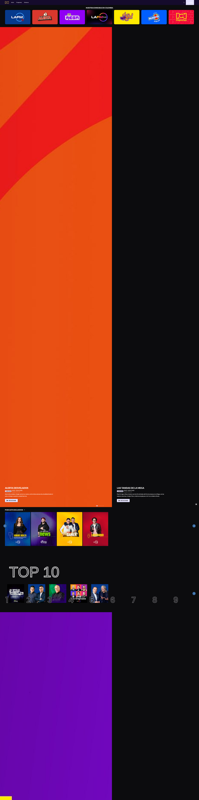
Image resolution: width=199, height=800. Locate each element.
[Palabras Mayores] (57, 593)
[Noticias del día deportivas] (120, 593)
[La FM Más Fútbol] (36, 593)
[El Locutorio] (95, 529)
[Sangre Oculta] (17, 529)
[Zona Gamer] (69, 529)
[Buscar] (184, 2)
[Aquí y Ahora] (183, 593)
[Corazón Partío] (173, 529)
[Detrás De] (121, 529)
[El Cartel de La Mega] (15, 593)
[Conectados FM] (147, 529)
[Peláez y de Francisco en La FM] (99, 593)
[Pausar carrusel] (196, 504)
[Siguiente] (194, 525)
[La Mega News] (43, 529)
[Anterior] (5, 525)
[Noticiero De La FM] (141, 593)
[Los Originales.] (78, 593)
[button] (2, 267)
